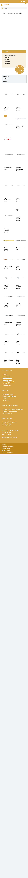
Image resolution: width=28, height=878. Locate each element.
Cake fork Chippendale (19, 168)
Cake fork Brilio (8, 167)
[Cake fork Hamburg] (20, 296)
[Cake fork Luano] (8, 353)
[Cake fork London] (20, 334)
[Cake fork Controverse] (8, 185)
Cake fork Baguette (18, 108)
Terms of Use (6, 400)
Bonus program (7, 380)
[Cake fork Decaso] (20, 185)
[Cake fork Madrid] (20, 353)
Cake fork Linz (8, 322)
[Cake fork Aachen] (8, 94)
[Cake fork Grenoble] (20, 278)
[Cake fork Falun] (20, 240)
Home (4, 13)
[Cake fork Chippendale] (20, 154)
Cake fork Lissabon (18, 323)
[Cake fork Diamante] (8, 215)
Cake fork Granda (6, 286)
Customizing (6, 376)
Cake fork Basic (8, 138)
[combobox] (14, 76)
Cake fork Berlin (20, 126)
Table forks (7, 63)
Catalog (5, 374)
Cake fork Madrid (18, 360)
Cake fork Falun (20, 247)
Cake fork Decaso (18, 199)
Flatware (15, 13)
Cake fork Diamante (6, 229)
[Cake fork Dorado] (20, 209)
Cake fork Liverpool (6, 342)
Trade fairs (6, 384)
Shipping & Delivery (8, 395)
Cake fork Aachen (6, 108)
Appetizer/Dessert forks (10, 55)
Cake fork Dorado (18, 217)
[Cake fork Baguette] (20, 94)
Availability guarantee (9, 382)
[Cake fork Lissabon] (20, 315)
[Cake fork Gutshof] (8, 296)
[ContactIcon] (19, 1)
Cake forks (7, 57)
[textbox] (14, 76)
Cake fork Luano (8, 360)
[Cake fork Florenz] (20, 259)
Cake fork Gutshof (6, 304)
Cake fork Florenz (18, 267)
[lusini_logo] (5, 4)
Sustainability (6, 385)
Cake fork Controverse (7, 199)
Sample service (7, 378)
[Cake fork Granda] (8, 278)
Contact (5, 398)
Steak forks (7, 61)
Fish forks (7, 59)
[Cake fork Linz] (8, 315)
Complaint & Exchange (9, 396)
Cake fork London (18, 342)
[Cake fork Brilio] (8, 154)
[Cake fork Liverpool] (8, 334)
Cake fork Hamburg (18, 304)
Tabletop (9, 13)
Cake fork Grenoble (18, 286)
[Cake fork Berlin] (20, 118)
